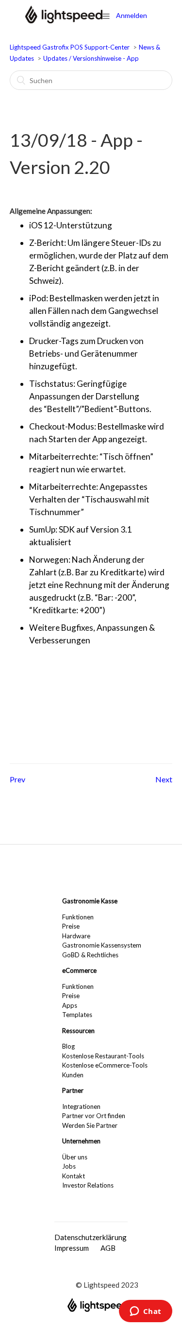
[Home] (63, 20)
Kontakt (73, 1176)
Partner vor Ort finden (93, 1116)
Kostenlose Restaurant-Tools (103, 1056)
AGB (108, 1247)
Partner (72, 1090)
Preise (71, 926)
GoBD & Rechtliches (90, 955)
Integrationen (81, 1106)
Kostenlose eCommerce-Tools (105, 1065)
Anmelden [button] (131, 15)
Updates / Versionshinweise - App (91, 58)
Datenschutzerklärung (90, 1237)
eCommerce (79, 970)
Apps (69, 1005)
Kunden (72, 1075)
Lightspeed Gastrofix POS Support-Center (70, 47)
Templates (77, 1014)
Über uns (74, 1157)
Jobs (69, 1166)
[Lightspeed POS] (97, 1309)
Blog (68, 1046)
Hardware (76, 936)
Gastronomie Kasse (89, 901)
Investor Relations (88, 1185)
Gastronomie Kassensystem (101, 945)
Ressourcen (78, 1031)
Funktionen (78, 917)
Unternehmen (81, 1141)
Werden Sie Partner (89, 1125)
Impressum (71, 1247)
